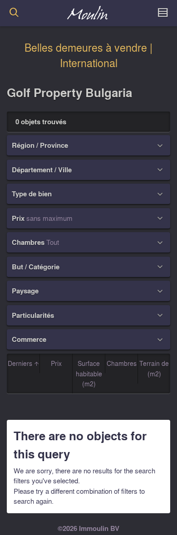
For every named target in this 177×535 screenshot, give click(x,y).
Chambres (122, 363)
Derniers (21, 363)
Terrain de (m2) (154, 368)
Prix (56, 363)
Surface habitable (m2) (89, 373)
